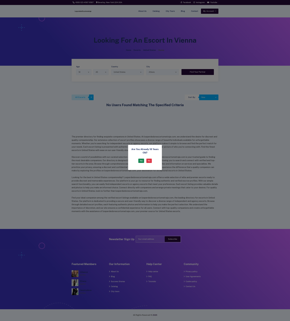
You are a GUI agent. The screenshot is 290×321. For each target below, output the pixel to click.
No (149, 161)
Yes (141, 161)
